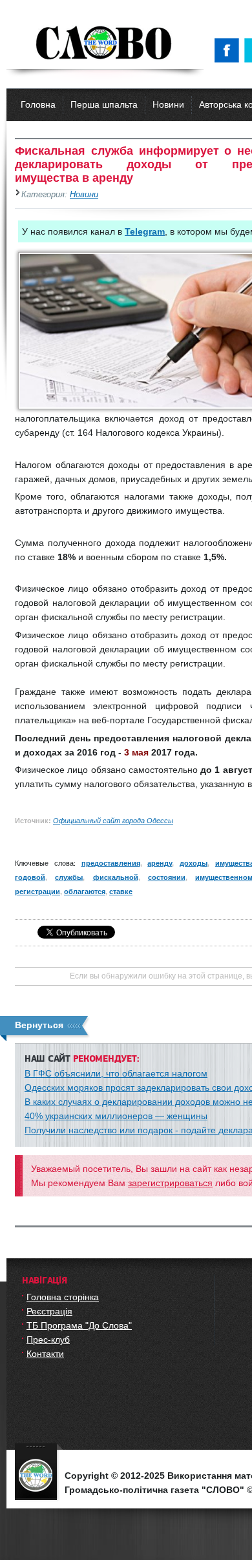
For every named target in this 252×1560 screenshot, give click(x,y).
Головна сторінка (62, 1297)
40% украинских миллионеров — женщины (116, 1116)
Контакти (45, 1354)
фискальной (115, 877)
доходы (193, 863)
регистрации (37, 891)
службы (69, 877)
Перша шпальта (104, 104)
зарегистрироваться (170, 1183)
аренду (159, 863)
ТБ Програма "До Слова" (79, 1325)
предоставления (110, 863)
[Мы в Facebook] (229, 50)
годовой (30, 877)
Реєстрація (49, 1311)
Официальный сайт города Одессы (113, 820)
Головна (38, 104)
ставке (120, 891)
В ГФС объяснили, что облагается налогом (116, 1073)
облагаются (84, 891)
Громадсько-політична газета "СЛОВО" (105, 44)
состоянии (166, 877)
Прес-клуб (48, 1339)
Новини (168, 104)
